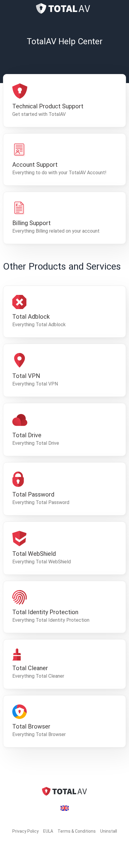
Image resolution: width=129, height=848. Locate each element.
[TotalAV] (64, 8)
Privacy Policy (25, 831)
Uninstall (108, 831)
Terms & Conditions (77, 831)
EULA (48, 831)
